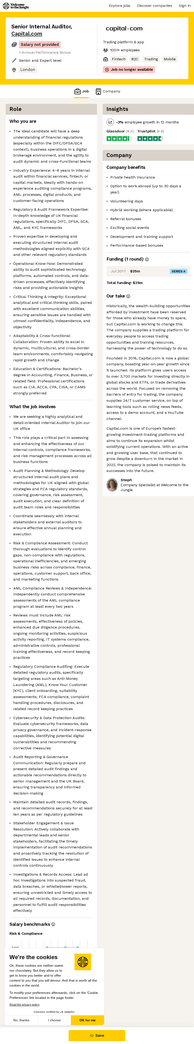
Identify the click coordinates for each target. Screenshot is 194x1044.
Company (111, 91)
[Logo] (16, 6)
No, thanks (21, 1020)
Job (85, 91)
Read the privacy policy (24, 1004)
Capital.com (26, 34)
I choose (54, 1020)
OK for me (87, 1020)
